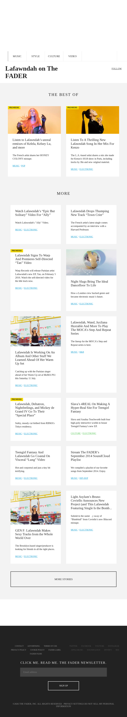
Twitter (73, 646)
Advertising (33, 646)
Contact (19, 646)
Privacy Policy (18, 650)
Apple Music (77, 650)
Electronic (86, 169)
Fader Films (36, 654)
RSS (117, 650)
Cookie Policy (37, 650)
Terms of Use (50, 646)
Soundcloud (93, 650)
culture (76, 433)
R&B (81, 352)
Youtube (99, 646)
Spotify (108, 650)
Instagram (113, 646)
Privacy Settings (74, 704)
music (16, 166)
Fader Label (54, 650)
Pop (23, 166)
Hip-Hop (83, 478)
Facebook (86, 646)
